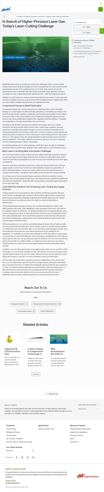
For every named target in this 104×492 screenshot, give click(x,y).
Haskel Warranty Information (80, 429)
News (72, 439)
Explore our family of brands (15, 469)
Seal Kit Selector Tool (46, 429)
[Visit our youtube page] (33, 457)
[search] (100, 3)
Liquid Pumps (11, 429)
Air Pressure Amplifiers (14, 439)
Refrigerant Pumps (13, 432)
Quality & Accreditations (79, 432)
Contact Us (74, 442)
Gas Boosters (11, 435)
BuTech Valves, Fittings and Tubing (19, 442)
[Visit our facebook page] (17, 457)
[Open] (100, 9)
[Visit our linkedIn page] (22, 457)
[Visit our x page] (28, 457)
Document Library (76, 435)
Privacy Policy (10, 480)
